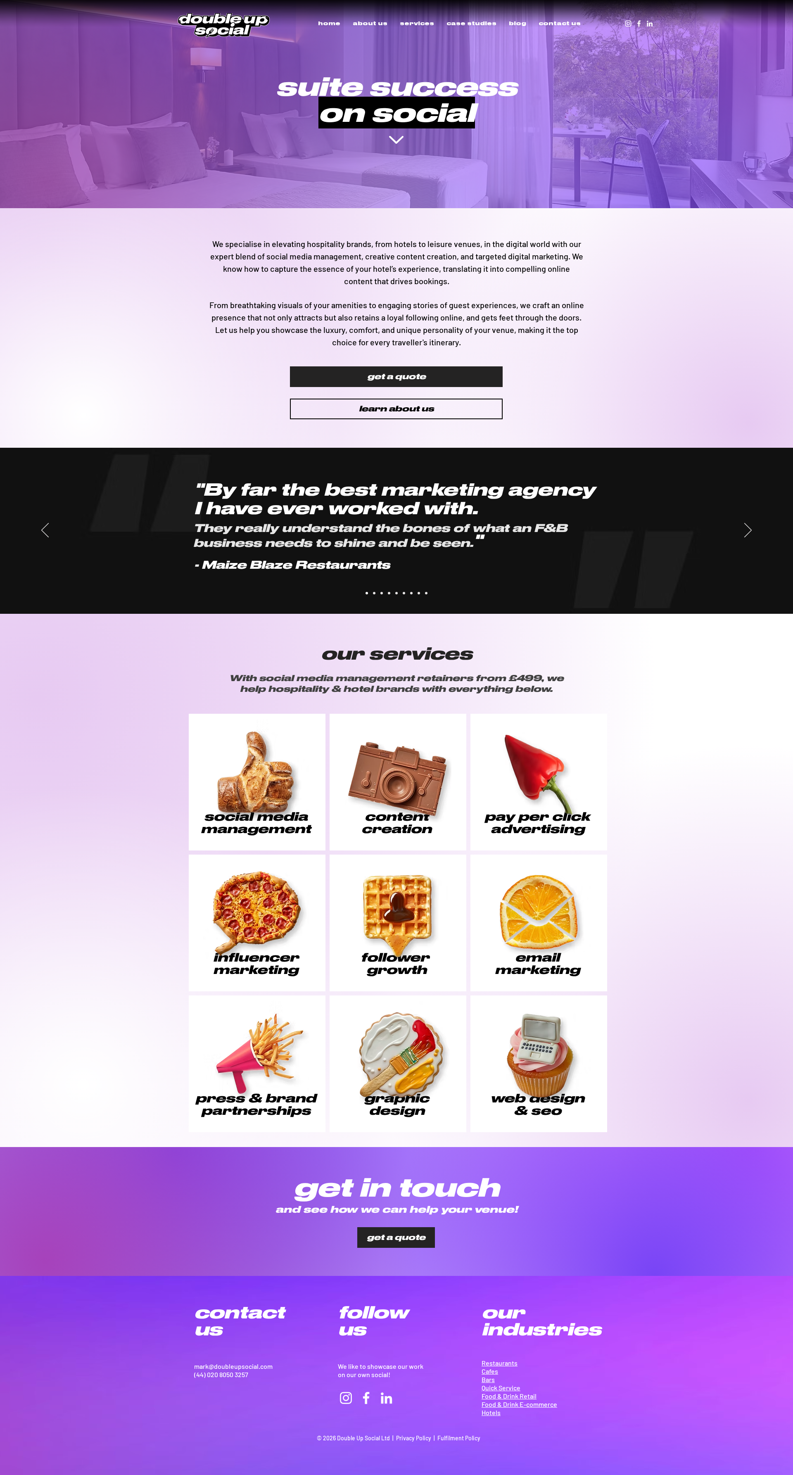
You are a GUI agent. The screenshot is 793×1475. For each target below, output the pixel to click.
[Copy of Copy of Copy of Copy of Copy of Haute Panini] (426, 593)
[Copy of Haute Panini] (404, 593)
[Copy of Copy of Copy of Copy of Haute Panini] (419, 593)
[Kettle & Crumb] (381, 593)
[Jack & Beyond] (374, 593)
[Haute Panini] (389, 593)
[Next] (748, 531)
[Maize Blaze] (367, 593)
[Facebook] (639, 23)
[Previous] (45, 531)
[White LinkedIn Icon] (650, 23)
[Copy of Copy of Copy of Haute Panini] (411, 593)
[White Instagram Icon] (628, 23)
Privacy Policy (413, 1438)
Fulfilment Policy (458, 1438)
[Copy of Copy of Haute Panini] (396, 593)
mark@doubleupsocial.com (233, 1366)
